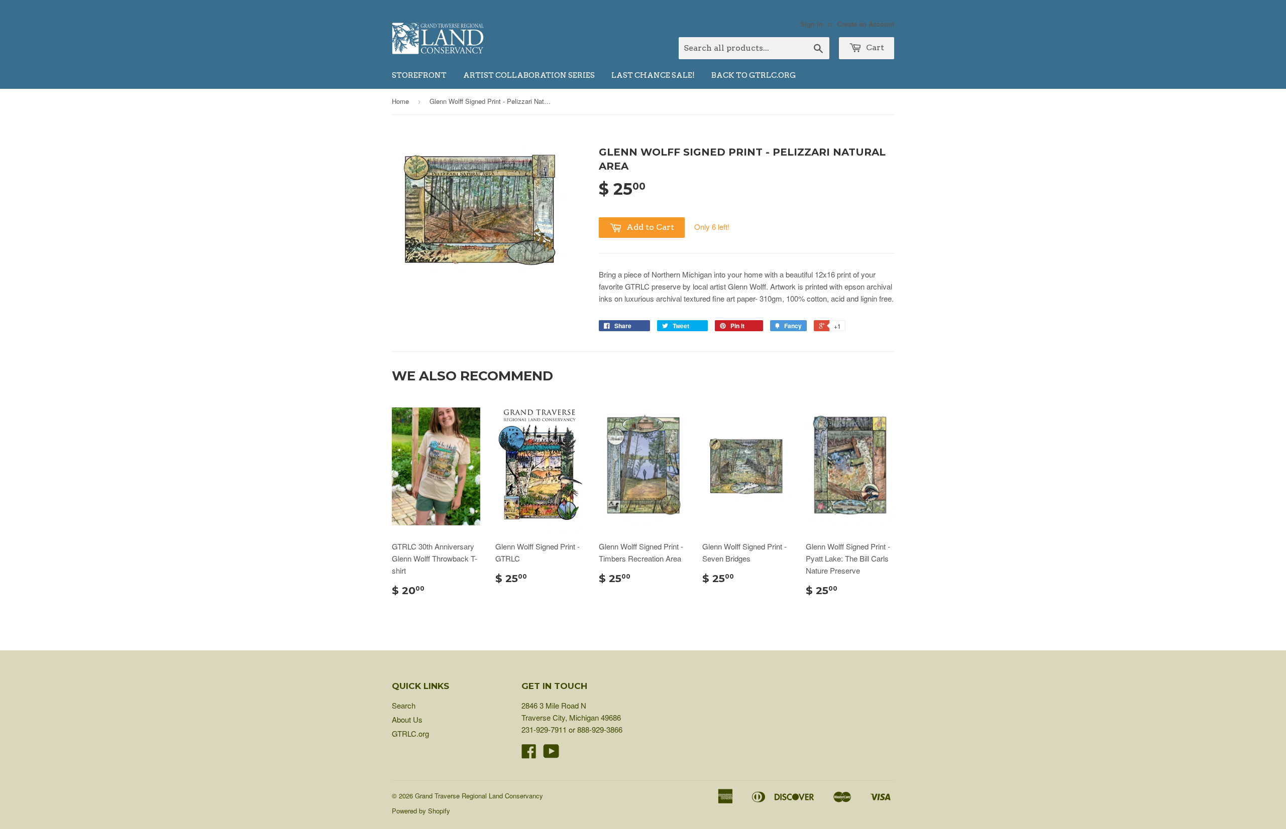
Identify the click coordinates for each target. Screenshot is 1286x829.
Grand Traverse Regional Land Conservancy (479, 795)
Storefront (419, 75)
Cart (874, 47)
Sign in (811, 24)
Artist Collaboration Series (529, 75)
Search (403, 705)
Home (400, 101)
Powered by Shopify (421, 810)
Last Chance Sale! (653, 75)
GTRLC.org (410, 733)
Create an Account (865, 24)
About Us (407, 719)
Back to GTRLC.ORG (753, 75)
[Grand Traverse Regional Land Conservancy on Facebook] (529, 754)
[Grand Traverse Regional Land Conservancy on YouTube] (551, 754)
